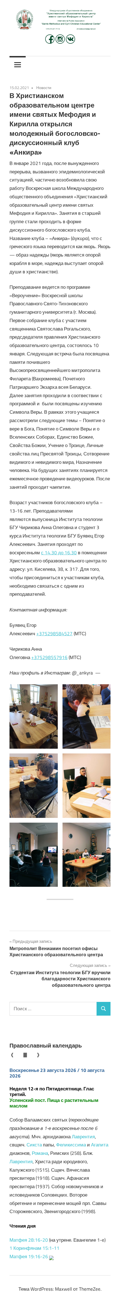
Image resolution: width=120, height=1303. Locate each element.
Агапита (99, 1144)
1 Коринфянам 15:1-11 (34, 1248)
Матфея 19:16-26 (28, 1256)
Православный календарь (45, 1045)
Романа (40, 1153)
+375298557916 (49, 657)
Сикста (34, 1144)
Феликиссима (71, 1144)
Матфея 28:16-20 (28, 1240)
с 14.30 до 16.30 (59, 552)
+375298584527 (54, 633)
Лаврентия (83, 1136)
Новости (43, 87)
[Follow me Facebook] (50, 42)
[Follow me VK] (70, 42)
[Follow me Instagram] (61, 42)
